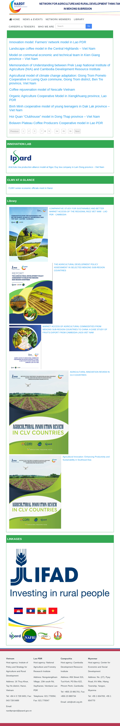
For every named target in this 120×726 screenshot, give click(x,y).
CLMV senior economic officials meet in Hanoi (30, 188)
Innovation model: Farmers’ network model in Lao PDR (47, 42)
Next (77, 131)
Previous (14, 131)
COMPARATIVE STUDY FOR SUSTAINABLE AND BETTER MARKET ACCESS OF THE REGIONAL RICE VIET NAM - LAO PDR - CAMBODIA (78, 211)
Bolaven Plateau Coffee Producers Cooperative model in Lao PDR (56, 123)
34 (57, 131)
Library (12, 200)
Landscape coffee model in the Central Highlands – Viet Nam (52, 48)
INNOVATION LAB (19, 144)
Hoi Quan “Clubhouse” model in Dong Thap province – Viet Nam (54, 116)
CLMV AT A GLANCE (21, 179)
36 (70, 131)
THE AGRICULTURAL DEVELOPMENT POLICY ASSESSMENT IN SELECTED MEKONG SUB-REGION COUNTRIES (79, 267)
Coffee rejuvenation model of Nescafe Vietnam (42, 89)
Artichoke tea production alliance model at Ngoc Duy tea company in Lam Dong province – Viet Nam (56, 167)
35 (63, 131)
